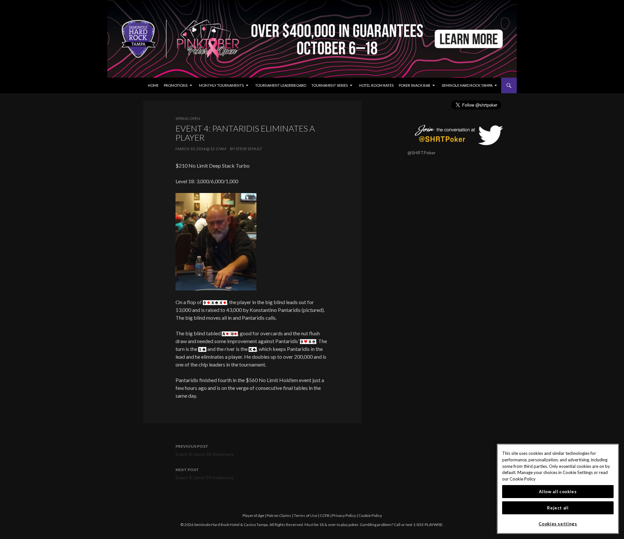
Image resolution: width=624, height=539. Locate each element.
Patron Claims (279, 515)
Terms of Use (305, 515)
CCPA (325, 515)
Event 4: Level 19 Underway (205, 473)
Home (153, 85)
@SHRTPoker (422, 152)
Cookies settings (558, 523)
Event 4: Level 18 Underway (205, 450)
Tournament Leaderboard (280, 85)
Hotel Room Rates (376, 85)
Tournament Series (329, 85)
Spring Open (188, 118)
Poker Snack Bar (414, 85)
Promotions (176, 85)
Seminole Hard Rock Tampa (467, 85)
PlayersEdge (253, 515)
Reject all (558, 507)
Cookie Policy (370, 515)
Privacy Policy (344, 515)
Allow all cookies (558, 491)
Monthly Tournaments (221, 85)
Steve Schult (249, 148)
